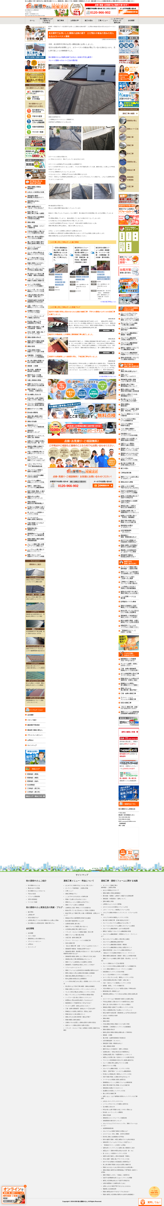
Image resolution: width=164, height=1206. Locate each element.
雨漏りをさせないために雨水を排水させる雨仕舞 (35, 384)
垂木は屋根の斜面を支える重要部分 (76, 978)
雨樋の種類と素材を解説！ (73, 1019)
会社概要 (131, 20)
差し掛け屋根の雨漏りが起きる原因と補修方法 (35, 361)
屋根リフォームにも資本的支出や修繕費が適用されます (82, 970)
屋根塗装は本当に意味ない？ (33, 202)
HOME (50, 26)
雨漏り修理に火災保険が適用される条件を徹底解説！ (119, 1194)
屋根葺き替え (132, 121)
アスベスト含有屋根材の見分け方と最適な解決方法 (118, 1060)
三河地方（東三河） (34, 792)
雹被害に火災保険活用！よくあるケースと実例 (129, 551)
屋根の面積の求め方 (34, 337)
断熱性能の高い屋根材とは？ (32, 529)
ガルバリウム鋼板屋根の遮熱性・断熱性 (129, 333)
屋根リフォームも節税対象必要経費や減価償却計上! (130, 712)
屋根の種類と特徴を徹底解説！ (34, 187)
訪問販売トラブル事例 (128, 601)
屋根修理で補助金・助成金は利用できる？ (128, 555)
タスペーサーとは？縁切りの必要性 (34, 248)
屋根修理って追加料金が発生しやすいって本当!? (129, 616)
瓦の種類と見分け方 (34, 394)
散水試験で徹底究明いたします (74, 921)
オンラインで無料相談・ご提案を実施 (76, 888)
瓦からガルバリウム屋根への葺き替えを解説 (129, 324)
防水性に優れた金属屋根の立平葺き (113, 1136)
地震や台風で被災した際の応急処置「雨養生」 (35, 327)
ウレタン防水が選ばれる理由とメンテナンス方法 (35, 253)
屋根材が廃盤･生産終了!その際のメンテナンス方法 (118, 1007)
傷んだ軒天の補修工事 (109, 1093)
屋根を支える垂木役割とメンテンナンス (35, 497)
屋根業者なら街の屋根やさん (36, 938)
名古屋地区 (31, 785)
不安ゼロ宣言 (32, 893)
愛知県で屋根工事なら (35, 730)
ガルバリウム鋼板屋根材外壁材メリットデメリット (130, 353)
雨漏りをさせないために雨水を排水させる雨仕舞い (118, 1167)
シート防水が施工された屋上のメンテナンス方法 (35, 258)
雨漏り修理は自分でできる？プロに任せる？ (35, 207)
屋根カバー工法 (132, 129)
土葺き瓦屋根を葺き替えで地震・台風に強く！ (35, 295)
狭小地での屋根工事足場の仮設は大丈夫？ (128, 464)
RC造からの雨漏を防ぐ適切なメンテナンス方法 (117, 1074)
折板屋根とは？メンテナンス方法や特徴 (129, 434)
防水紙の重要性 (32, 412)
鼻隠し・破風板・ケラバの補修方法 (35, 226)
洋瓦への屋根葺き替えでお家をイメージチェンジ (35, 452)
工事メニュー (103, 20)
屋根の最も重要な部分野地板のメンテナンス (35, 417)
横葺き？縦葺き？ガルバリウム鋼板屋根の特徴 (130, 348)
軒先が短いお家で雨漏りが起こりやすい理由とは (35, 399)
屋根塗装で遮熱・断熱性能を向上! (128, 536)
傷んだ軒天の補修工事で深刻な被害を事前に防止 (35, 242)
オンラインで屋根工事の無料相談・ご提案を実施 (129, 567)
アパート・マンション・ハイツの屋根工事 (78, 940)
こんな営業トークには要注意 (128, 597)
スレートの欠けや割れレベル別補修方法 (128, 419)
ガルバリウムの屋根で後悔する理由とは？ (35, 470)
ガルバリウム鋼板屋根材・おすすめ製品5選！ (116, 928)
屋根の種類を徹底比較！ (125, 405)
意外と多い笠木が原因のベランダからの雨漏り (35, 237)
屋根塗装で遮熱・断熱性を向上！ (113, 1043)
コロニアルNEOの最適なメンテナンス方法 (129, 459)
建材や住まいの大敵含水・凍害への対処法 (35, 375)
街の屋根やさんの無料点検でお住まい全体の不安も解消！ (70, 57)
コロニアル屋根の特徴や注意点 (127, 424)
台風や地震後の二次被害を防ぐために (129, 501)
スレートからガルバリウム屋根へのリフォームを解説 (130, 319)
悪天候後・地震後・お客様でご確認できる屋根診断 (118, 896)
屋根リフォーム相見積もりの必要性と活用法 (78, 962)
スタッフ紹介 (32, 720)
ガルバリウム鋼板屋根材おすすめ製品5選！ (129, 343)
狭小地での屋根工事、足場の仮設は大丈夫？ (116, 920)
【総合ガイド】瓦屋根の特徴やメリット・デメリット (119, 953)
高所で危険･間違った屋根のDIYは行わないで (116, 1077)
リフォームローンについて (73, 967)
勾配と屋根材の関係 (34, 380)
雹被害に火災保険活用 (109, 1189)
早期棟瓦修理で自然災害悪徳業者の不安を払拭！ (35, 301)
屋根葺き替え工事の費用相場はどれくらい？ (129, 385)
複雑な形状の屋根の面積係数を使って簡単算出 (35, 341)
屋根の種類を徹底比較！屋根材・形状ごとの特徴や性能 (119, 955)
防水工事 (130, 153)
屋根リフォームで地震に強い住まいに (76, 926)
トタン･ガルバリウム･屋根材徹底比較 (35, 465)
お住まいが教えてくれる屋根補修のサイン (129, 395)
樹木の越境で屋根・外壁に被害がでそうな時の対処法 (130, 621)
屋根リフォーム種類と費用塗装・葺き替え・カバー (130, 409)
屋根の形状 (31, 346)
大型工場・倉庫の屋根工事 (73, 937)
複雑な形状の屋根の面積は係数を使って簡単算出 (117, 1032)
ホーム (32, 20)
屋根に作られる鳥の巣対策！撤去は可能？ (78, 1017)
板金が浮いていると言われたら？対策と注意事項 (130, 611)
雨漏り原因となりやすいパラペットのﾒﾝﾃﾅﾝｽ (35, 264)
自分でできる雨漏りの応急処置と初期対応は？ (129, 541)
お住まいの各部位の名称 (35, 192)
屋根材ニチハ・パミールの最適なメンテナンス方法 (130, 449)
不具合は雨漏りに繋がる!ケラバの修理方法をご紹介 (118, 1001)
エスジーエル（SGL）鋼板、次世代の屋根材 (116, 1134)
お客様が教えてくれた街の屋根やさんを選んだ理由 (43, 920)
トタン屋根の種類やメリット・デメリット (128, 429)
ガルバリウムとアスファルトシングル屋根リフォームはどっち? (36, 458)
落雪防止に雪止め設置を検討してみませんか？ (79, 1000)
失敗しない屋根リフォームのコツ (128, 375)
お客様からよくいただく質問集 (112, 904)
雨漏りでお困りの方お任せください (76, 899)
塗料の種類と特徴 (128, 732)
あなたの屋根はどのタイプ (111, 890)
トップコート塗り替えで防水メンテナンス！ (35, 550)
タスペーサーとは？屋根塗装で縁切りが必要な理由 (118, 999)
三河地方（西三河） (34, 788)
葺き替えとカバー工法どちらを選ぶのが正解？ (129, 400)
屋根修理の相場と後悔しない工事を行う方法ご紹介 (80, 956)
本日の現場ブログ (33, 917)
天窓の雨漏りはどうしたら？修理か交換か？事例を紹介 (119, 988)
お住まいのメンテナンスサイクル (113, 1101)
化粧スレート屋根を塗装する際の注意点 (127, 444)
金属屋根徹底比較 (108, 1128)
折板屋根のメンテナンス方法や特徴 (113, 971)
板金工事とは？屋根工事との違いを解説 (35, 212)
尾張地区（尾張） (33, 774)
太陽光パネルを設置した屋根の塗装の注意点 (129, 439)
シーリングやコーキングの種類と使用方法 (35, 317)
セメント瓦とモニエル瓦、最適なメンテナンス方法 (118, 977)
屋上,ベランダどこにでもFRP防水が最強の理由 (36, 269)
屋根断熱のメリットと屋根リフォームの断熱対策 (35, 534)
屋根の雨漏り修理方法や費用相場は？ (35, 502)
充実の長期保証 (32, 899)
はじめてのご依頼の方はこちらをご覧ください (79, 885)
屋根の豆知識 (32, 421)
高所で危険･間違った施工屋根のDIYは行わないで (36, 492)
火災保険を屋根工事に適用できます (76, 929)
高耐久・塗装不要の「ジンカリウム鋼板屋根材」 (117, 1071)
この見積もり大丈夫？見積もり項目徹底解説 (128, 587)
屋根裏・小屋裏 (32, 366)
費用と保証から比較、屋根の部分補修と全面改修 (130, 390)
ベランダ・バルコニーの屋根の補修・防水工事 (79, 932)
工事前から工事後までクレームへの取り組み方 (129, 582)
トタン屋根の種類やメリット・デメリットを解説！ (118, 969)
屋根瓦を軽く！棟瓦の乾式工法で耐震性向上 (128, 506)
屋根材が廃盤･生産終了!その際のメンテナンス (35, 447)
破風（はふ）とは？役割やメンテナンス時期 (35, 555)
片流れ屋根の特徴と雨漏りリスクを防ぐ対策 (35, 350)
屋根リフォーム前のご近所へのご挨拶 (127, 577)
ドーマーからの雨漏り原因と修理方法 (35, 518)
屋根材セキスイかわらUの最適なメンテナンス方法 (130, 454)
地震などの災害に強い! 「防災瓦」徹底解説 (128, 516)
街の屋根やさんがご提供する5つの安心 (46, 20)
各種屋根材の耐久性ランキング (112, 1120)
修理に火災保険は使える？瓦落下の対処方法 (130, 496)
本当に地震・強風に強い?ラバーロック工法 (36, 332)
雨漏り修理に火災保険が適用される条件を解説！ (129, 546)
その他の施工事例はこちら (108, 301)
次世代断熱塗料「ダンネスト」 (126, 531)
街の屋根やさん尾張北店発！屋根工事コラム (41, 923)
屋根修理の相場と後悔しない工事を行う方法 (128, 380)
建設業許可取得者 (33, 725)
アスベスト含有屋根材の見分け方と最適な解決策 (35, 404)
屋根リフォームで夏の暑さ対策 (74, 935)
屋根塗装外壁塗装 (130, 178)
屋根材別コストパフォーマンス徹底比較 (35, 426)
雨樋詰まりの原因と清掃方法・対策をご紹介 (78, 1011)
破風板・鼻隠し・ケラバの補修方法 (113, 985)
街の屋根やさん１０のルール (36, 891)
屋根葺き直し (132, 162)
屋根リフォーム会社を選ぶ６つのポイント (130, 477)
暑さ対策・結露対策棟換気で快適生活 (114, 1038)
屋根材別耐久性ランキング (33, 431)
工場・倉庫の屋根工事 (128, 693)
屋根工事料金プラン (71, 893)
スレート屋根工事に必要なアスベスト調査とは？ (35, 545)
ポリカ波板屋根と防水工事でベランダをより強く (130, 674)
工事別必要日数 (126, 473)
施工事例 (60, 20)
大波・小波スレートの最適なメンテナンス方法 (35, 306)
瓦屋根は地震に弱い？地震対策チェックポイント (130, 511)
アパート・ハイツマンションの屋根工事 (128, 698)
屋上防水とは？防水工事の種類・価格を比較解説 (35, 274)
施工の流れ (89, 20)
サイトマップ (32, 745)
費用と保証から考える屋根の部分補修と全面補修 (80, 973)
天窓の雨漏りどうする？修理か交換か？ (35, 523)
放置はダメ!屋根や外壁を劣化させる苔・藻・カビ (36, 441)
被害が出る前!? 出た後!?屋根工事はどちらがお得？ (130, 592)
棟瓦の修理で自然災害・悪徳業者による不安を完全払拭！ (120, 1013)
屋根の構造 (31, 222)
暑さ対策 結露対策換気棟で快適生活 (34, 370)
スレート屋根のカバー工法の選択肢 (130, 414)
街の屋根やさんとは (34, 885)
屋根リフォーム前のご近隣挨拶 (74, 905)
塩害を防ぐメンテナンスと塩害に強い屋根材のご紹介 (119, 1148)
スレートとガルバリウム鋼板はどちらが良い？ (129, 314)
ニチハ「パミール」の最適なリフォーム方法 (116, 909)
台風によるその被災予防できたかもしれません (130, 487)
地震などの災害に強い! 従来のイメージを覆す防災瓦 (118, 1057)
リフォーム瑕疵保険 (34, 896)
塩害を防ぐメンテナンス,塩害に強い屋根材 (36, 436)
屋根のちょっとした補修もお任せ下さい (77, 902)
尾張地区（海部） (33, 778)
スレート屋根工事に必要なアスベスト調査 (115, 1063)
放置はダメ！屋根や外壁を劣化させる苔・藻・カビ (118, 1150)
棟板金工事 (131, 170)
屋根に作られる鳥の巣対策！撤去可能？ (129, 689)
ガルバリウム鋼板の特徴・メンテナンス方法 (116, 1068)
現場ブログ (57, 26)
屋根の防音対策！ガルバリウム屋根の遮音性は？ (130, 358)
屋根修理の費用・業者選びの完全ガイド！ (35, 196)
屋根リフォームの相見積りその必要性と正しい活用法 (130, 572)
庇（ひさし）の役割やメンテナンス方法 (35, 513)
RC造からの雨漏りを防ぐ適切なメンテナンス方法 (36, 507)
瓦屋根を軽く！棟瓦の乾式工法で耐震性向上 (116, 1052)
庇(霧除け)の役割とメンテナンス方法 (34, 311)
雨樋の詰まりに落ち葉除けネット (75, 1014)
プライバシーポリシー (35, 735)
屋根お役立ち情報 (127, 482)
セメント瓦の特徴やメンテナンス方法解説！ (35, 285)
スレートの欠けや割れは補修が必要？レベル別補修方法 (119, 966)
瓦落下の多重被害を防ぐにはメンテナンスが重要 (129, 491)
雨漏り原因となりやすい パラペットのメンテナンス (80, 989)
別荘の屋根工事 (126, 703)
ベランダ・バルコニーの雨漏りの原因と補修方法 (35, 279)
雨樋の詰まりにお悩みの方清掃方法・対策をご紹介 (130, 679)
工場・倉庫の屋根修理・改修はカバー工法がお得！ (130, 669)
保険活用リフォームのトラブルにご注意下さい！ (117, 1142)
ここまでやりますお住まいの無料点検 (117, 20)
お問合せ (30, 740)
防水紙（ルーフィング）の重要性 (113, 1112)
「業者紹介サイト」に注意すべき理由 (128, 631)
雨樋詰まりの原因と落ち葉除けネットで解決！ (130, 684)
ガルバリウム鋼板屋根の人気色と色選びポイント (117, 947)
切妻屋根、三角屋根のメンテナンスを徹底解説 (35, 356)
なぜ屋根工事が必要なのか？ (129, 370)
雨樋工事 (130, 145)
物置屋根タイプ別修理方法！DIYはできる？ (128, 659)
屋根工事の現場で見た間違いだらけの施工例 (128, 521)
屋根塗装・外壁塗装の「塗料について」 (115, 898)
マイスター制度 (32, 902)
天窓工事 (130, 186)
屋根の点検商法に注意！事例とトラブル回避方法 (129, 606)
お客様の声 (75, 20)
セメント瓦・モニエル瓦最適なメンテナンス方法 (35, 290)
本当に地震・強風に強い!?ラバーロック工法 (116, 1159)
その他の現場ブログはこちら (107, 376)
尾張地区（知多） (33, 781)
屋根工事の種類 (128, 113)
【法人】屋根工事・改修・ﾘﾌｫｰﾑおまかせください (130, 707)
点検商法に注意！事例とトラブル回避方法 (78, 907)
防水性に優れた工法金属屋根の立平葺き (34, 322)
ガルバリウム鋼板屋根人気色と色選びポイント (129, 338)
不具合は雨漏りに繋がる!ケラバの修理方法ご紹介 (36, 232)
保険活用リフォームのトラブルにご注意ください (130, 626)
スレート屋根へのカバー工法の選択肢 (63, 60)
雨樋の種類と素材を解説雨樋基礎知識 (35, 539)
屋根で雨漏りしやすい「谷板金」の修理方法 (35, 390)
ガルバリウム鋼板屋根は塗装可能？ (129, 329)
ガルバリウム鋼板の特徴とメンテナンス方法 (35, 481)
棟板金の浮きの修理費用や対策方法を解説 (35, 217)
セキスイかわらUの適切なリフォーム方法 (115, 907)
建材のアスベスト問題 (35, 409)
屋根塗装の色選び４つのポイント (127, 526)
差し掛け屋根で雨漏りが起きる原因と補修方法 (117, 1164)
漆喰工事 (130, 137)
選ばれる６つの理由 (34, 888)
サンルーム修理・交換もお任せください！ (129, 664)
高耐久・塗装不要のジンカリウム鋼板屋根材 (35, 486)
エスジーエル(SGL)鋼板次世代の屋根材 (35, 476)
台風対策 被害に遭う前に (72, 923)
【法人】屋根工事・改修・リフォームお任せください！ (82, 946)
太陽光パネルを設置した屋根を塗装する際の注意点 (80, 1022)
